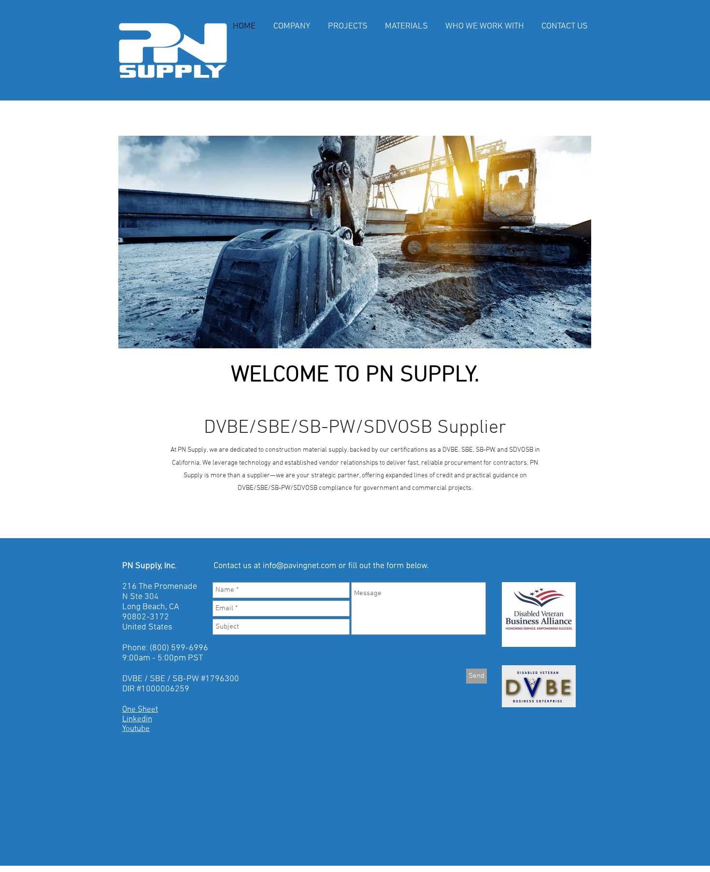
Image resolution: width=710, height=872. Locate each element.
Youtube (136, 729)
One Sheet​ (140, 710)
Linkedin (137, 719)
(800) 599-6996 (179, 648)
